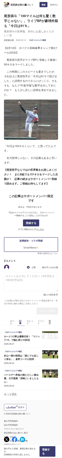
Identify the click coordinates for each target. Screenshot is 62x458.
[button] (6, 267)
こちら (41, 229)
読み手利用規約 (11, 424)
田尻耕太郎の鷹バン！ (22, 4)
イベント (41, 322)
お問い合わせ (10, 436)
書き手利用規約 (11, 420)
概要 (50, 322)
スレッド (30, 322)
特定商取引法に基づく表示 (16, 432)
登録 (43, 4)
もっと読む (10, 394)
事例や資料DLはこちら (48, 253)
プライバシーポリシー (14, 428)
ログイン (54, 5)
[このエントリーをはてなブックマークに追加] (22, 439)
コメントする (47, 311)
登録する (31, 223)
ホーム (12, 322)
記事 (20, 322)
